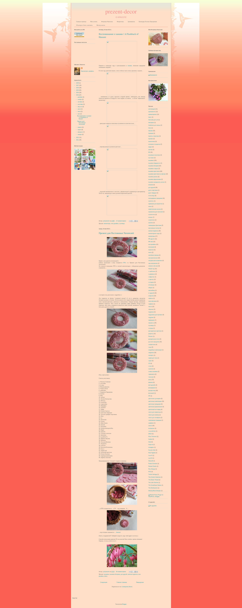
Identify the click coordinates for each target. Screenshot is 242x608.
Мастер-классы (101, 25)
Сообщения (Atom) (127, 586)
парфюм (150, 304)
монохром (151, 247)
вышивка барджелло (154, 163)
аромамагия (151, 111)
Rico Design (151, 469)
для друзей (124, 574)
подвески (151, 312)
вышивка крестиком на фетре (156, 174)
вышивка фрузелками (154, 179)
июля (79, 109)
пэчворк (150, 328)
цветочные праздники (154, 404)
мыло (150, 252)
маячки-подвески (133, 574)
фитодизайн (151, 385)
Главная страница (81, 21)
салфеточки (151, 344)
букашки (150, 133)
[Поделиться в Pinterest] (137, 221)
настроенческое (152, 258)
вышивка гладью (153, 168)
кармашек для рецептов (155, 203)
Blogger (124, 604)
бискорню (151, 122)
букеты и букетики (153, 136)
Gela (149, 442)
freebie (150, 439)
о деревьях (151, 274)
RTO (149, 471)
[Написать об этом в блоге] (132, 221)
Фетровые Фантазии (107, 21)
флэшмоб (151, 393)
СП (149, 363)
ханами (130, 65)
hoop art (150, 444)
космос (150, 217)
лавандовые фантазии (154, 225)
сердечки (151, 352)
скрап (150, 360)
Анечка (118, 532)
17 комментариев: (121, 221)
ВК (149, 152)
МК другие (151, 239)
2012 (77, 137)
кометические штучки (154, 209)
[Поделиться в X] (133, 221)
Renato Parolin (152, 466)
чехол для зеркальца (154, 412)
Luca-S (150, 455)
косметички (151, 214)
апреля (80, 127)
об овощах (151, 285)
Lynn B (150, 458)
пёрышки (150, 309)
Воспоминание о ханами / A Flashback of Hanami (84, 117)
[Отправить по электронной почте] (130, 221)
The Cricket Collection (154, 477)
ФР (149, 396)
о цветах (150, 279)
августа (80, 106)
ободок (150, 287)
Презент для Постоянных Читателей (116, 233)
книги (149, 206)
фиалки (150, 382)
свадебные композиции (155, 350)
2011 (77, 140)
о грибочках (151, 271)
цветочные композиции (154, 401)
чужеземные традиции (154, 420)
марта (79, 129)
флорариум (151, 387)
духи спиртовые (153, 190)
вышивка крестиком (154, 171)
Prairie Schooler (152, 463)
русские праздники (153, 341)
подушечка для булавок (155, 314)
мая (79, 114)
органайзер (151, 290)
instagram (151, 447)
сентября (80, 104)
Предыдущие (140, 582)
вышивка (106, 574)
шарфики (151, 423)
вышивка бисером (115, 574)
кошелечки (151, 220)
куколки (150, 222)
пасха (150, 306)
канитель (151, 201)
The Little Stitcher (153, 482)
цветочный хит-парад (154, 409)
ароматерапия (152, 114)
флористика (151, 390)
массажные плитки (153, 228)
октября (80, 102)
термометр (151, 374)
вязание (150, 184)
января (80, 134)
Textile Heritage (152, 474)
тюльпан (150, 377)
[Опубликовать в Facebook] (135, 221)
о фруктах (151, 277)
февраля (80, 132)
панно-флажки (152, 301)
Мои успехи (93, 21)
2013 (77, 95)
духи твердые (152, 193)
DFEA (150, 433)
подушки (150, 317)
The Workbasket (152, 488)
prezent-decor (121, 11)
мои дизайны (115, 223)
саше (149, 347)
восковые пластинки (154, 155)
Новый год (151, 268)
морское (150, 249)
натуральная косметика (155, 260)
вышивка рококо (153, 176)
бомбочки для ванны (154, 125)
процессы (151, 323)
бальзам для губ (153, 120)
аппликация (151, 109)
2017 (77, 85)
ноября (80, 99)
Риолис (150, 336)
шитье (150, 425)
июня (79, 111)
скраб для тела (152, 358)
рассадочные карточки (154, 331)
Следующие (103, 582)
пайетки (150, 298)
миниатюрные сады (154, 233)
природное (151, 320)
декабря (80, 97)
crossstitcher (152, 431)
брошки (150, 130)
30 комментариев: (121, 571)
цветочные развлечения (155, 406)
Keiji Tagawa (151, 452)
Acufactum (151, 428)
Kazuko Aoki (151, 450)
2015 (77, 90)
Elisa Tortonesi (152, 436)
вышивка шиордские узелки (156, 182)
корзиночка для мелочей (155, 212)
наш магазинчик (152, 263)
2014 (77, 92)
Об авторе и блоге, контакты (84, 25)
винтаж (150, 149)
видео (150, 147)
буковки (150, 138)
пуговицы (122, 223)
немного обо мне (153, 266)
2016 (77, 87)
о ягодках (151, 282)
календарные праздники (155, 198)
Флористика (120, 21)
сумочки (150, 369)
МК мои (150, 241)
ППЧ (124, 262)
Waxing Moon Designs (154, 490)
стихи (150, 366)
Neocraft (150, 461)
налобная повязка (153, 255)
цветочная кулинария (154, 398)
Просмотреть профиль (87, 71)
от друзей (151, 293)
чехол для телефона (154, 417)
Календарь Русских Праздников (148, 21)
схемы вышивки (152, 371)
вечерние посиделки (154, 144)
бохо (149, 128)
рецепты (150, 333)
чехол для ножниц (153, 415)
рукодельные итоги (153, 339)
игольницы (151, 195)
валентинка (151, 141)
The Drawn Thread (153, 479)
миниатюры (107, 223)
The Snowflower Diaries (154, 485)
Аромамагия (131, 21)
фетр (105, 576)
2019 (77, 83)
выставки (151, 157)
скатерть (150, 355)
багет (149, 117)
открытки (151, 295)
